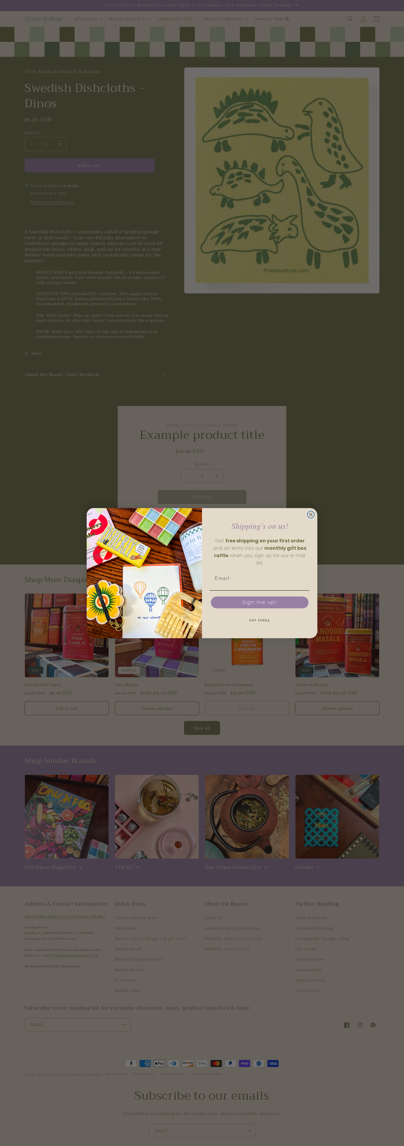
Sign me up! (260, 602)
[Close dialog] (310, 514)
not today (259, 620)
